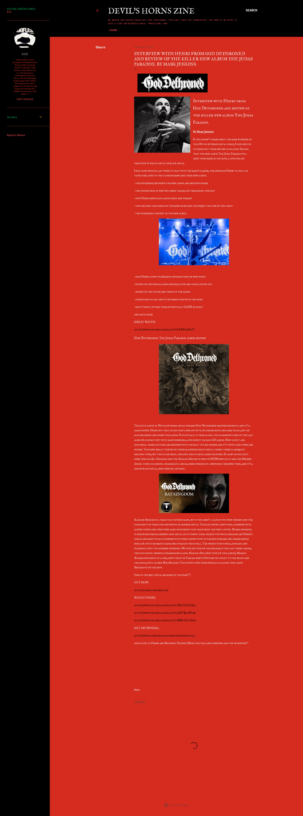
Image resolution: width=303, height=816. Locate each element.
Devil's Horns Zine (151, 11)
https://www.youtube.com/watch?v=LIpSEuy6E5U (164, 329)
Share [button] (100, 47)
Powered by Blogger (179, 805)
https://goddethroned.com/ (151, 590)
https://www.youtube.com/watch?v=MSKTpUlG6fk (165, 620)
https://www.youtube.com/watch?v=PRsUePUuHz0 (165, 605)
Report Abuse (16, 135)
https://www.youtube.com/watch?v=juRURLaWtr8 (164, 612)
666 (25, 54)
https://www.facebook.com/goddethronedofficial (164, 635)
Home (113, 30)
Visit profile (24, 99)
